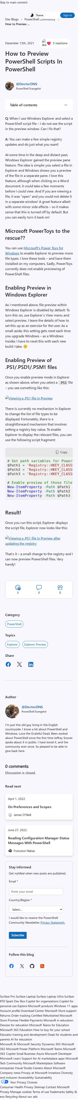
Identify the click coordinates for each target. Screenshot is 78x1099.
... (28, 24)
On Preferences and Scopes (29, 806)
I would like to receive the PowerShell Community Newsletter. (37, 920)
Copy (63, 452)
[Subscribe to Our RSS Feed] (42, 967)
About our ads (27, 1096)
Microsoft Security (29, 1044)
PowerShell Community (39, 19)
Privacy (5, 1092)
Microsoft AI (8, 1044)
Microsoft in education (58, 1020)
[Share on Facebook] (8, 665)
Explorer (12, 644)
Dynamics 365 (51, 1044)
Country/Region (20, 900)
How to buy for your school (51, 1030)
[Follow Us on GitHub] (32, 967)
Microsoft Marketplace (38, 1063)
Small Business (26, 1054)
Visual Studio (23, 1068)
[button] (29, 398)
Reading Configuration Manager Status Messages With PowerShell (38, 840)
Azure (40, 1054)
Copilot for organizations (42, 1001)
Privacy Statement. (53, 922)
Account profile (10, 1011)
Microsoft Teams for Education (49, 1025)
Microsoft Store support (60, 1011)
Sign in (67, 15)
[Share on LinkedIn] (31, 665)
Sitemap (39, 1087)
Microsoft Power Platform (23, 1049)
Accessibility (26, 1077)
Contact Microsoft (58, 1087)
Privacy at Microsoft (34, 1073)
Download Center (32, 1011)
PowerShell (14, 624)
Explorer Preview (35, 644)
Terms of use (40, 1092)
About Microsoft (54, 1068)
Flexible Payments (31, 1020)
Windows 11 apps (66, 1006)
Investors (54, 1073)
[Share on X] (19, 665)
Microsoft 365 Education (16, 1030)
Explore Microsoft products (35, 1006)
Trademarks (57, 1092)
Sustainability (43, 1077)
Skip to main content (14, 2)
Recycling (11, 1096)
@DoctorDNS (26, 84)
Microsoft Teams (51, 1049)
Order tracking (20, 1015)
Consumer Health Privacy (16, 1087)
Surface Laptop (26, 996)
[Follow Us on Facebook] (11, 967)
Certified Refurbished (45, 1015)
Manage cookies (21, 1092)
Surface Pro (7, 996)
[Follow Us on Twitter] (21, 967)
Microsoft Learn (10, 1058)
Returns (5, 1015)
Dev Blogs (11, 19)
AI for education (21, 1039)
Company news (10, 1073)
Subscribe (17, 935)
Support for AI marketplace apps (43, 1058)
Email (13, 881)
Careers (38, 1068)
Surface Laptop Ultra (49, 996)
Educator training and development (23, 1034)
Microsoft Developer (58, 1054)
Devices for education (14, 1025)
